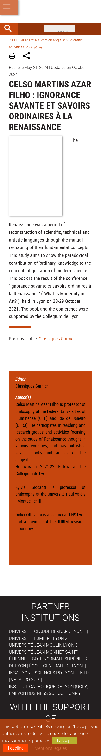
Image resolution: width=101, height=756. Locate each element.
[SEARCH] (10, 29)
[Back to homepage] (50, 11)
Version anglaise (53, 40)
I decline (16, 748)
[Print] (14, 56)
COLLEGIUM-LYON (24, 40)
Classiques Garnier (57, 339)
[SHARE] (28, 56)
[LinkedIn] (59, 28)
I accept (64, 740)
